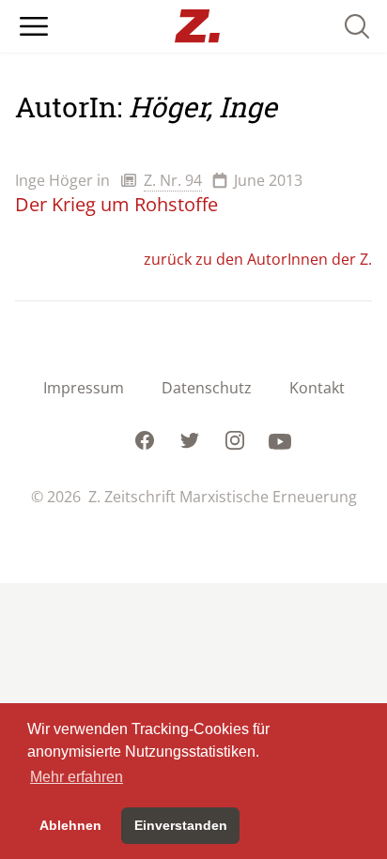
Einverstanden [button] (180, 825)
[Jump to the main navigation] (34, 26)
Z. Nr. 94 (173, 180)
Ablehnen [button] (70, 825)
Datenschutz (207, 387)
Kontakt (317, 387)
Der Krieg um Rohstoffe (116, 204)
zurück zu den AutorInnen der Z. (258, 259)
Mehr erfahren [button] (76, 777)
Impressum (83, 387)
